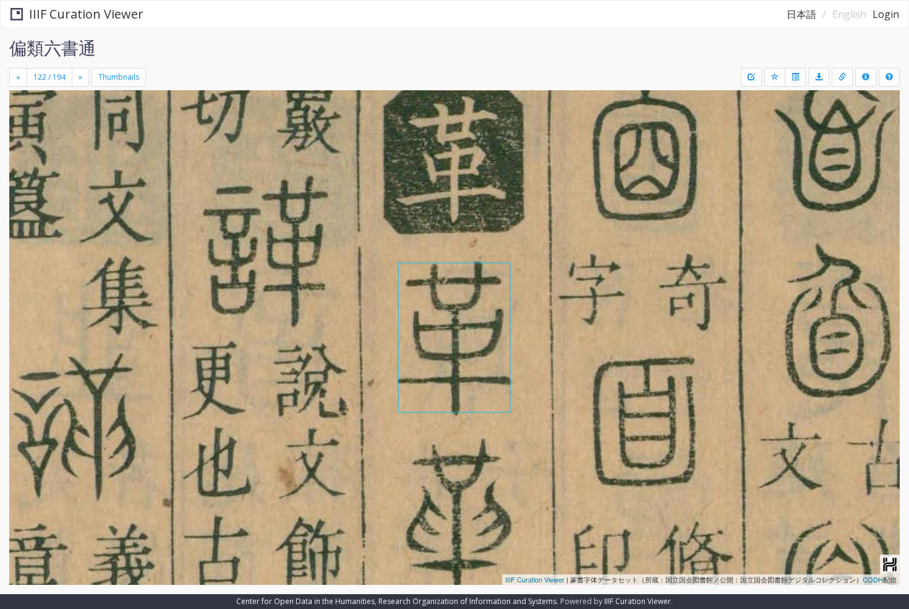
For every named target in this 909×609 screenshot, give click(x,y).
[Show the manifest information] (865, 77)
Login (886, 14)
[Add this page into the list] (774, 77)
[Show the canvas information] (842, 77)
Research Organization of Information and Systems (467, 601)
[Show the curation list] (795, 77)
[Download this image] (818, 77)
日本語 (801, 14)
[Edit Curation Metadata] (751, 77)
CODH (873, 579)
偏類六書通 (52, 47)
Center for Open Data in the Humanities (305, 601)
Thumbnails (118, 77)
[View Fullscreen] (23, 143)
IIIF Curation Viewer (86, 14)
